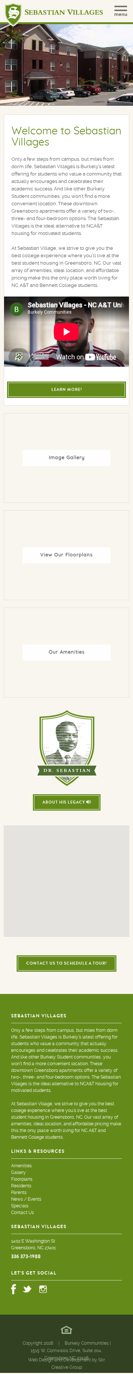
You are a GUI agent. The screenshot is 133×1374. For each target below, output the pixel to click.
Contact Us (22, 1212)
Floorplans (22, 1179)
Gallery (18, 1172)
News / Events (26, 1199)
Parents (19, 1192)
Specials (19, 1205)
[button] (66, 899)
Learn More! (66, 389)
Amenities (21, 1165)
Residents (21, 1185)
